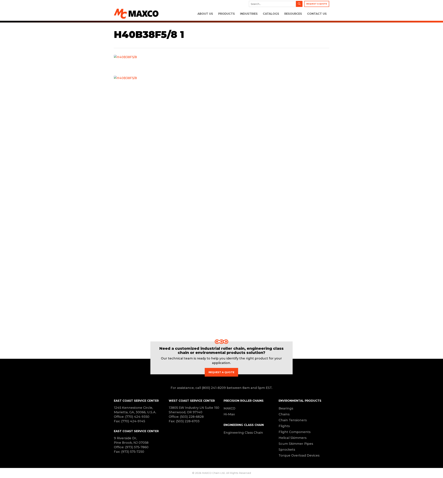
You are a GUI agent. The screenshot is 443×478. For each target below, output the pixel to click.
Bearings (286, 408)
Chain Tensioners (293, 420)
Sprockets (287, 450)
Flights (284, 426)
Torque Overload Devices (299, 455)
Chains (284, 414)
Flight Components (294, 432)
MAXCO (229, 408)
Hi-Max (229, 414)
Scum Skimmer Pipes (296, 444)
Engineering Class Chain (243, 433)
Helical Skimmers (292, 438)
